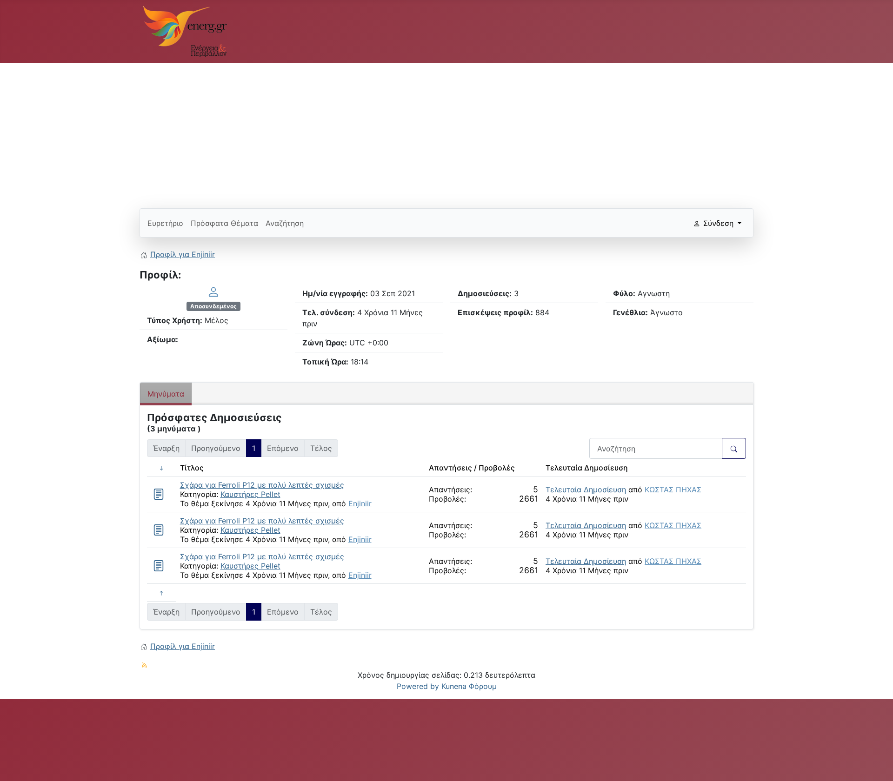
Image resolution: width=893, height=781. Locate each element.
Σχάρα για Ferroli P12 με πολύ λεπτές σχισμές (262, 485)
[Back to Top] (877, 764)
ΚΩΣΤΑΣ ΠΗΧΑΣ (673, 489)
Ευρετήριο (165, 223)
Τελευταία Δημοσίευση (586, 489)
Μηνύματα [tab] (165, 393)
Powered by (418, 686)
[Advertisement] (419, 132)
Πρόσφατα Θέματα (224, 223)
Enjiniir (360, 503)
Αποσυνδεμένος (213, 306)
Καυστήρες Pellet (250, 494)
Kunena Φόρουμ (469, 686)
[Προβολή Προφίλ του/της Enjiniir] (213, 291)
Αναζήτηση (285, 223)
